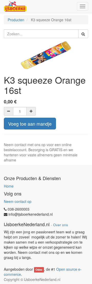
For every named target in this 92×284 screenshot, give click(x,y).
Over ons (60, 224)
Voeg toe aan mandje (30, 123)
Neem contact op (17, 201)
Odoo (39, 269)
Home (9, 186)
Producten (16, 19)
